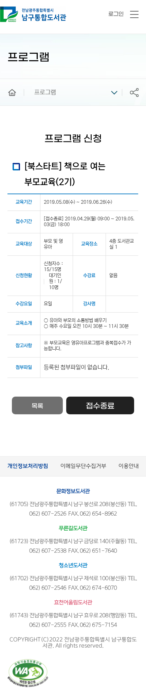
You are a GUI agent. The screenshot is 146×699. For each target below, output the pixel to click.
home (7, 82)
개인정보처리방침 (27, 466)
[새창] (27, 662)
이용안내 (128, 466)
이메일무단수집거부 (83, 466)
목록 (37, 406)
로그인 (116, 14)
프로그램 (45, 92)
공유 (134, 92)
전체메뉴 (134, 15)
